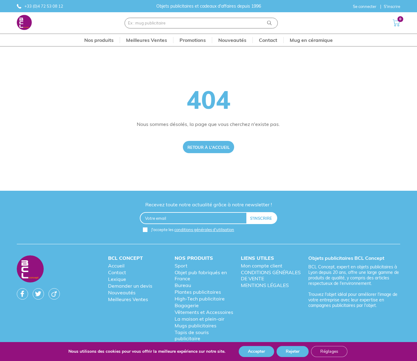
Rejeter (292, 351)
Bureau (183, 285)
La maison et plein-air (199, 319)
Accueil (116, 266)
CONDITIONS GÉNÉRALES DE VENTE (271, 275)
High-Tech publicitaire (200, 299)
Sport (181, 266)
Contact (117, 272)
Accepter (256, 351)
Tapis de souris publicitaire (192, 335)
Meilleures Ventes (128, 299)
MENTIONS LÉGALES (265, 285)
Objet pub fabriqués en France (201, 275)
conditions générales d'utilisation (204, 229)
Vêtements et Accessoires (204, 312)
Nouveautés (122, 292)
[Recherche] (269, 23)
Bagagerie (187, 305)
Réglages (329, 351)
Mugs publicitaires (195, 325)
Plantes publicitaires (198, 292)
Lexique (117, 279)
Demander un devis (130, 286)
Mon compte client (261, 266)
